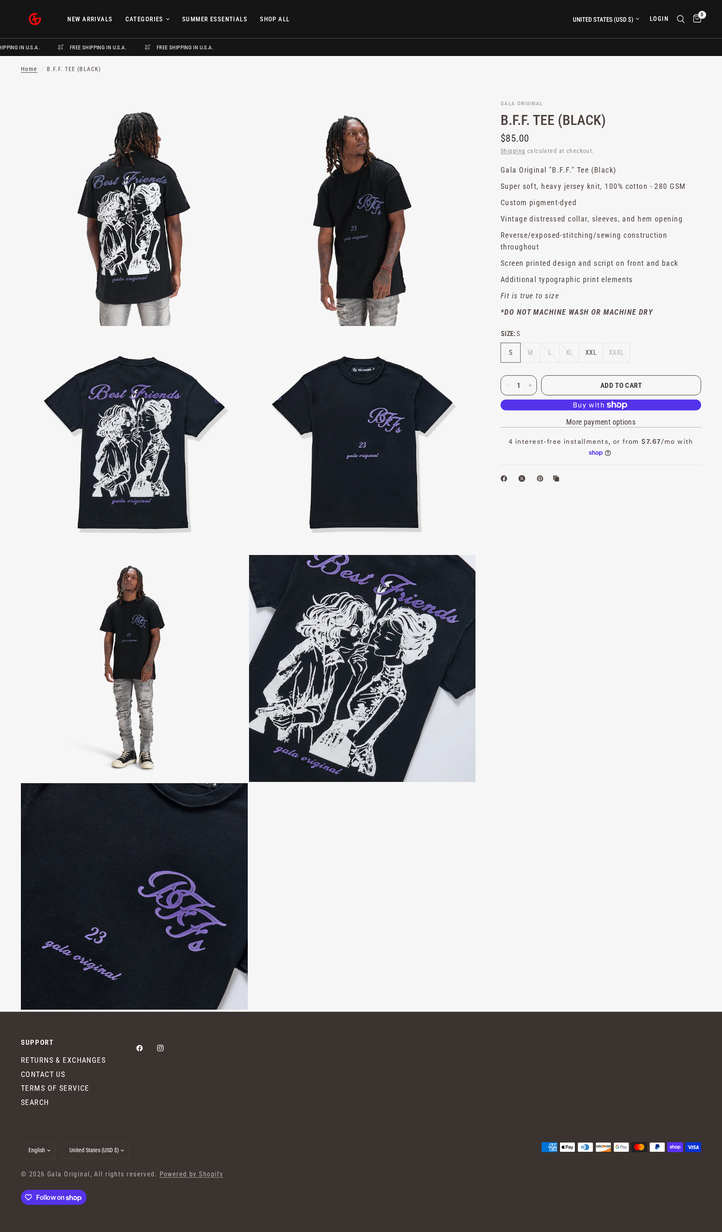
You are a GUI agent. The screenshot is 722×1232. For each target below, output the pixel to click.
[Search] (681, 19)
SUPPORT (37, 1042)
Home (29, 69)
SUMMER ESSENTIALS (214, 19)
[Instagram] (166, 1048)
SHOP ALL (275, 19)
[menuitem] (90, 19)
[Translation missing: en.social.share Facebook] (506, 478)
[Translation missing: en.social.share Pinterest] (542, 478)
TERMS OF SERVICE (55, 1088)
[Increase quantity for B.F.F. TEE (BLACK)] (530, 385)
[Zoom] (230, 117)
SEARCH (35, 1102)
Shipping (513, 151)
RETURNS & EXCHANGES (63, 1060)
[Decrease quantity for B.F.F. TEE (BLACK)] (507, 385)
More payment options (601, 422)
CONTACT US (43, 1074)
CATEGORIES (144, 19)
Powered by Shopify (192, 1174)
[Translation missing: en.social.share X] (524, 478)
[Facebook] (145, 1048)
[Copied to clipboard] (558, 478)
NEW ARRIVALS (89, 19)
